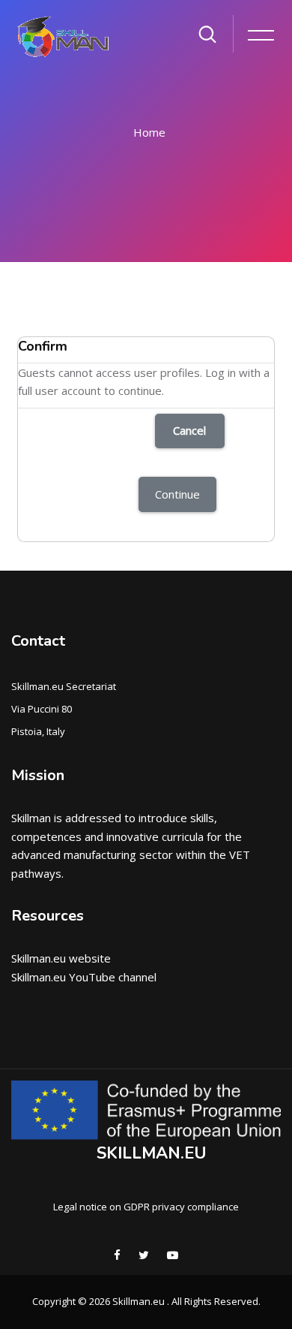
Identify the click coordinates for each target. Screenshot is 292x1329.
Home (149, 132)
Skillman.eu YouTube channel (83, 976)
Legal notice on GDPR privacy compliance (146, 1206)
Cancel (189, 430)
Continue (177, 494)
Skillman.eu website (61, 958)
